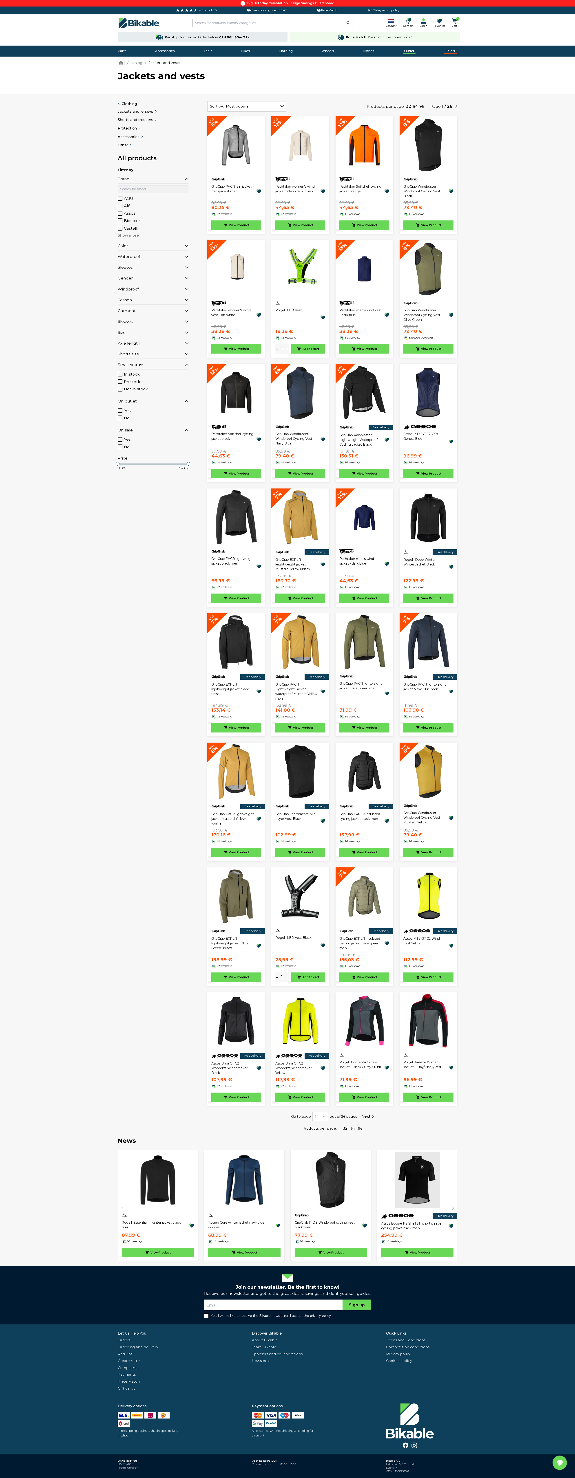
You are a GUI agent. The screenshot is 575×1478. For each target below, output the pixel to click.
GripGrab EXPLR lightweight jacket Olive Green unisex (229, 943)
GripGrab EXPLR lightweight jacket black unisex (230, 689)
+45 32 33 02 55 (126, 1464)
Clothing (286, 51)
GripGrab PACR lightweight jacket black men (232, 561)
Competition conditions (407, 1347)
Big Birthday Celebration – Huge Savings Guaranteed (290, 3)
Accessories (165, 51)
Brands (368, 51)
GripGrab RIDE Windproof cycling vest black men (325, 1225)
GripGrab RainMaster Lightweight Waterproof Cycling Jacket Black (358, 439)
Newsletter (262, 1361)
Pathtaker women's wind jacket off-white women (295, 189)
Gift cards (126, 1388)
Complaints (128, 1368)
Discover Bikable (267, 1333)
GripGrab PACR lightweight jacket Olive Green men (360, 686)
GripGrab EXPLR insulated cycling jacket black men (359, 816)
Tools (207, 51)
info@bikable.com (128, 1467)
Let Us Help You (132, 1333)
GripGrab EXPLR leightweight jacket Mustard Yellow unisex (292, 564)
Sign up (357, 1304)
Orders (124, 1340)
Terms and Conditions (405, 1340)
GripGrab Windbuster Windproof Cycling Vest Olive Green (421, 315)
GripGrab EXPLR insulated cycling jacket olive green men (359, 943)
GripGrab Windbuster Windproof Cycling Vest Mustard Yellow (421, 817)
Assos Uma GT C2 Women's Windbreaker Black (229, 1068)
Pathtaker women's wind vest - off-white (231, 312)
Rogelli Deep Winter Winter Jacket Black (419, 562)
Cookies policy (399, 1361)
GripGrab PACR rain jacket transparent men (231, 189)
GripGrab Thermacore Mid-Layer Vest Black (296, 816)
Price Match (129, 1381)
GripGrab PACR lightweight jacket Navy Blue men (424, 686)
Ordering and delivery (138, 1347)
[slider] (117, 464)
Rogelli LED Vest (288, 310)
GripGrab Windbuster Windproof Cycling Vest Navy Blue (293, 438)
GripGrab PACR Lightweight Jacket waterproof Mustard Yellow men (296, 691)
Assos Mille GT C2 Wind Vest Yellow (421, 941)
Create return (130, 1361)
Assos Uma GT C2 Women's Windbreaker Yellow (293, 1068)
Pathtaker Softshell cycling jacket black (232, 436)
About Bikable (265, 1340)
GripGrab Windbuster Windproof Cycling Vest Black (421, 191)
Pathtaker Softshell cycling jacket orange (360, 189)
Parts (122, 51)
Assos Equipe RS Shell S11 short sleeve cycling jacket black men (411, 1225)
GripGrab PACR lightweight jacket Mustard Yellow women (232, 818)
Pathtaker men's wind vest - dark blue (360, 312)
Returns (125, 1354)
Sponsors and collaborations (277, 1354)
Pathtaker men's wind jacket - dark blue (356, 561)
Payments (127, 1374)
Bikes (245, 51)
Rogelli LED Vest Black (293, 938)
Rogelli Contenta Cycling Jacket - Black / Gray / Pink (360, 1064)
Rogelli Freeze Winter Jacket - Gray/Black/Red (422, 1064)
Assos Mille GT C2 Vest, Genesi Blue (421, 436)
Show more (128, 235)
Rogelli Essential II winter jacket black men (151, 1225)
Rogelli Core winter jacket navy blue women (236, 1225)
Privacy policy (398, 1354)
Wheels (327, 51)
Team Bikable (264, 1347)
